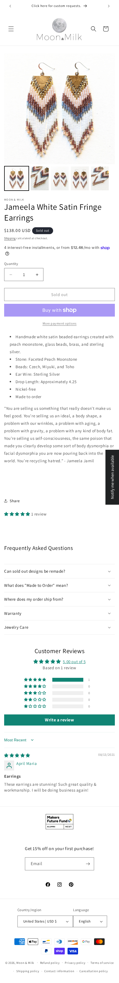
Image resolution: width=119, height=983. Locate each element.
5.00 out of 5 (74, 661)
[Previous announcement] (10, 6)
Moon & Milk (25, 962)
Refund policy (50, 963)
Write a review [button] (59, 720)
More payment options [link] (60, 323)
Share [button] (15, 500)
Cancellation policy (93, 971)
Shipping (10, 238)
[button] (11, 29)
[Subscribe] (88, 863)
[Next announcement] (109, 6)
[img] (17, 755)
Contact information (59, 971)
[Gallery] (59, 123)
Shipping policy (27, 971)
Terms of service (102, 963)
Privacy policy (75, 963)
